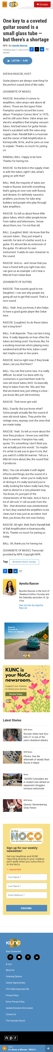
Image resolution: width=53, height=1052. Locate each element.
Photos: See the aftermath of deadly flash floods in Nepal (36, 759)
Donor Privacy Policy (15, 1002)
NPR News (28, 729)
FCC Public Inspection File (17, 989)
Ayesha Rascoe (19, 45)
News (26, 774)
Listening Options (14, 976)
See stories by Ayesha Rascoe (31, 606)
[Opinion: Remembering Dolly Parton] (12, 805)
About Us (10, 970)
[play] (4, 1048)
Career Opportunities (15, 983)
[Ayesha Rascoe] (9, 588)
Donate (43, 4)
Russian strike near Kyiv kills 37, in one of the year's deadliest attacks (36, 737)
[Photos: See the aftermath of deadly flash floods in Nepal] (12, 757)
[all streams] (49, 1048)
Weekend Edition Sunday (24, 562)
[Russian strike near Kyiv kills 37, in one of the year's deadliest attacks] (12, 735)
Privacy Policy (12, 995)
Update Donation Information (19, 1008)
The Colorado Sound (15, 1021)
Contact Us (11, 1014)
